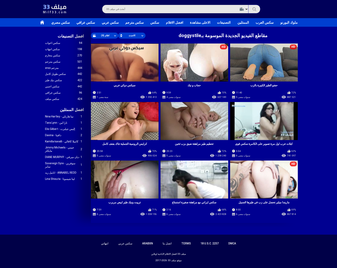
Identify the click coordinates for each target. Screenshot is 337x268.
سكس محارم (63, 55)
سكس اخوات (63, 42)
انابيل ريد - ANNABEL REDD (63, 172)
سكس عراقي (85, 22)
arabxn (147, 243)
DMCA (232, 243)
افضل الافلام (174, 22)
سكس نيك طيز (63, 80)
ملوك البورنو (289, 22)
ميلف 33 (172, 260)
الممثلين (243, 22)
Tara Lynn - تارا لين (63, 122)
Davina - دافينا (63, 135)
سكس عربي (110, 22)
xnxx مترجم (63, 67)
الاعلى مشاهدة (200, 22)
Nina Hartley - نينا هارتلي (63, 116)
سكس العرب (265, 22)
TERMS (186, 243)
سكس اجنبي (63, 86)
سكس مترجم (134, 22)
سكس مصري (60, 22)
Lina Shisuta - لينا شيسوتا (63, 178)
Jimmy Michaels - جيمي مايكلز (63, 149)
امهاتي (104, 243)
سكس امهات (63, 49)
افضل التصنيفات (71, 36)
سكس (154, 22)
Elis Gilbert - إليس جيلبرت (63, 128)
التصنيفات (224, 22)
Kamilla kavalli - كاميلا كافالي (63, 141)
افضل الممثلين (72, 109)
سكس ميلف (63, 98)
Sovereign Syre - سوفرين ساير (63, 165)
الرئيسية (42, 22)
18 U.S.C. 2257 (209, 243)
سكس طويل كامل (63, 73)
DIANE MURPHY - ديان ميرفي (63, 157)
